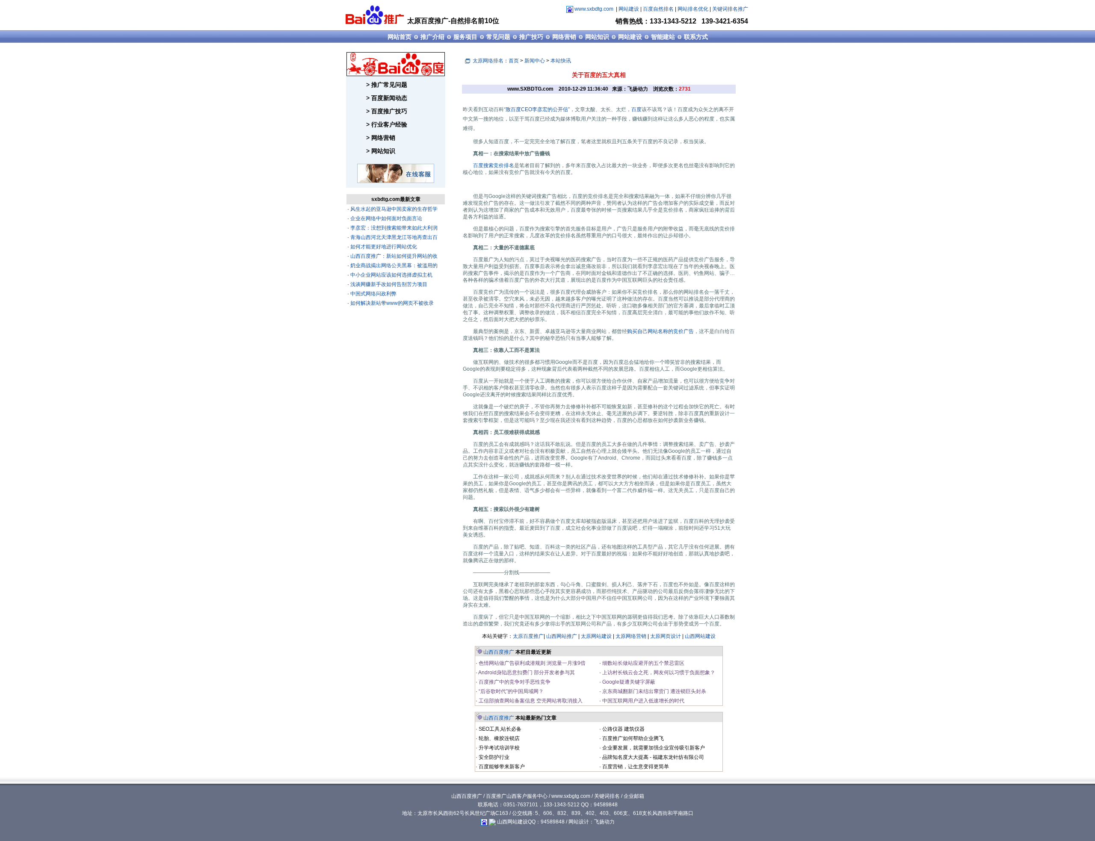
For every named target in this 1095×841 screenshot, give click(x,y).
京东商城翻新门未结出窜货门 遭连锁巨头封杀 (653, 691)
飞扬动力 (604, 822)
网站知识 (597, 36)
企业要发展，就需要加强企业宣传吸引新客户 (653, 748)
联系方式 (696, 36)
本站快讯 (560, 61)
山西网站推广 (561, 636)
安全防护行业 (493, 757)
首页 (514, 61)
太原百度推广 (528, 636)
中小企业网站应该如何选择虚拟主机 (390, 275)
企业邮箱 (634, 796)
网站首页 (399, 36)
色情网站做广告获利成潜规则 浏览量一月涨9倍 (531, 663)
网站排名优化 (693, 9)
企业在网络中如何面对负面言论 (385, 218)
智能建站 (663, 36)
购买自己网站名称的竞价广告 (660, 331)
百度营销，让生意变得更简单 (635, 767)
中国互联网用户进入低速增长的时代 (642, 701)
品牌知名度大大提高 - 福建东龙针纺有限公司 (652, 757)
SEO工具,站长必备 (499, 729)
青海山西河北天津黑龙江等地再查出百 (393, 237)
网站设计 (578, 822)
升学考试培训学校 (498, 748)
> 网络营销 (380, 137)
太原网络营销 (631, 636)
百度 (636, 109)
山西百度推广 (498, 652)
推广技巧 (531, 36)
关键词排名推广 (730, 9)
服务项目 (465, 36)
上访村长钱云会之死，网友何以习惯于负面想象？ (658, 673)
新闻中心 (534, 61)
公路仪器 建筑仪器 (623, 729)
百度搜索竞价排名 (493, 165)
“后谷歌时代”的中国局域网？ (510, 691)
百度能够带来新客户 (501, 767)
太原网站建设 (596, 636)
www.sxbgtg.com (570, 796)
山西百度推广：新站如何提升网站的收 (393, 256)
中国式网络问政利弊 (373, 294)
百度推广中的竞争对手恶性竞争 (513, 682)
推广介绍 (432, 36)
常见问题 (498, 36)
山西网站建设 (700, 636)
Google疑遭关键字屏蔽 (628, 682)
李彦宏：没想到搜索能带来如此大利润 (393, 228)
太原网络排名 (488, 61)
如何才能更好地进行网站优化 (383, 247)
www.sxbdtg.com (593, 9)
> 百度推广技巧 (386, 111)
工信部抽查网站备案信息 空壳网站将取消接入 (530, 701)
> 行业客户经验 (386, 124)
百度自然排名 (658, 9)
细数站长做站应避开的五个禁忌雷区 (642, 663)
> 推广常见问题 (386, 84)
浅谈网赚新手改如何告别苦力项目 (388, 284)
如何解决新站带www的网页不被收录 (391, 303)
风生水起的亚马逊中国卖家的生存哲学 (393, 209)
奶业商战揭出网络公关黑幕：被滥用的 (393, 266)
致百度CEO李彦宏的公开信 (537, 109)
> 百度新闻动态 (386, 97)
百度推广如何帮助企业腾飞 (632, 738)
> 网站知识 (380, 151)
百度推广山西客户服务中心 (517, 796)
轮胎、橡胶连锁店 (498, 738)
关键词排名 (607, 796)
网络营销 (564, 36)
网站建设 (629, 9)
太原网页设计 (665, 636)
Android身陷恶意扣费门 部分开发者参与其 (526, 673)
